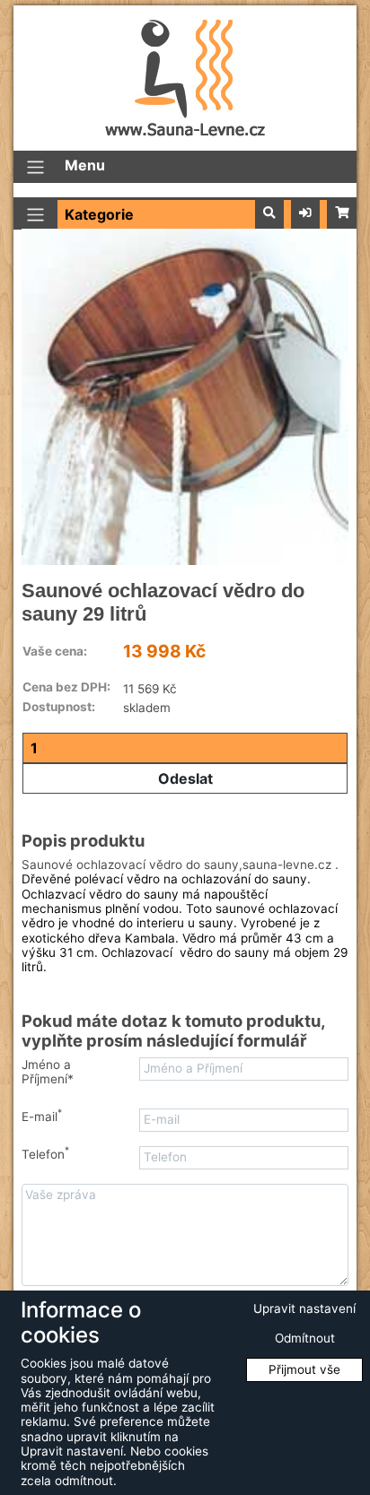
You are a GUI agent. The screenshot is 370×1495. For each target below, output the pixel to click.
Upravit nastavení (304, 1308)
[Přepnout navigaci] (35, 167)
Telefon (45, 1153)
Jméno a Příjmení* (48, 1071)
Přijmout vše (304, 1369)
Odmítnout (305, 1338)
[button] (269, 213)
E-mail (42, 1116)
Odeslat (185, 778)
